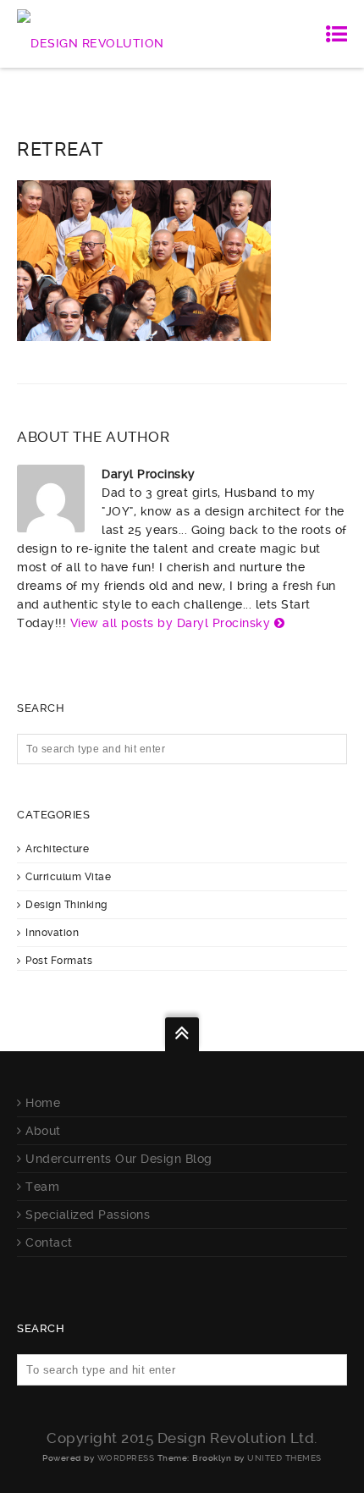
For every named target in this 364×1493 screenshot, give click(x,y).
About (43, 1131)
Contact (49, 1242)
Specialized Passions (87, 1214)
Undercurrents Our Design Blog (118, 1158)
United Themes (284, 1458)
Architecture (57, 849)
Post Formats (58, 961)
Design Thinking (66, 905)
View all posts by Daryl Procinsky (170, 623)
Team (42, 1186)
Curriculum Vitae (68, 877)
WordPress (126, 1458)
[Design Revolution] (90, 34)
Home (42, 1103)
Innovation (52, 933)
